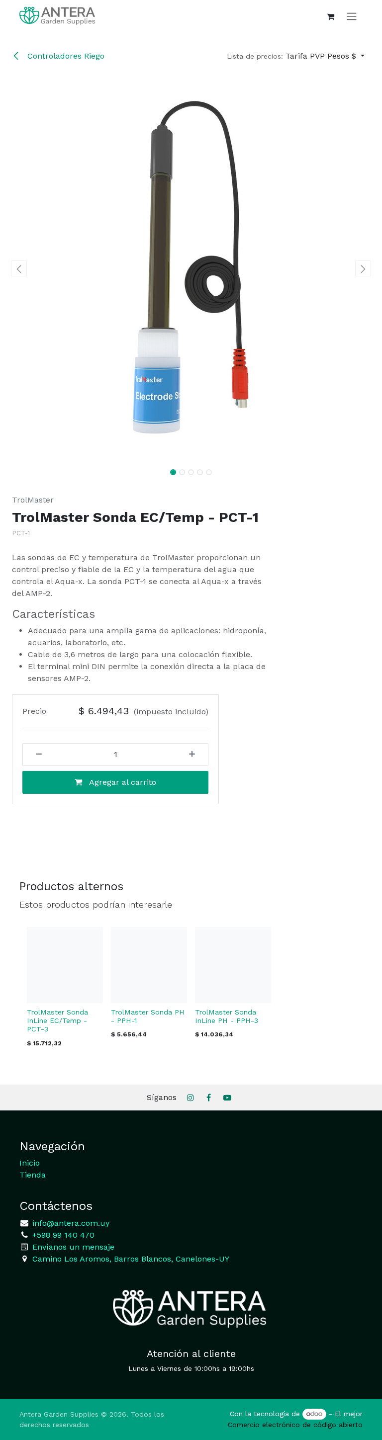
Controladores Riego (64, 56)
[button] (295, 56)
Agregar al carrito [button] (121, 782)
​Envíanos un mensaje (73, 1247)
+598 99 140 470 (62, 1235)
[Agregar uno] (195, 754)
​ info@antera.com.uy (69, 1223)
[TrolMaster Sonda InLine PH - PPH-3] (233, 965)
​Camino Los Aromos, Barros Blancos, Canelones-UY (130, 1259)
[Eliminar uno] (35, 754)
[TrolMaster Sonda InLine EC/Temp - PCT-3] (65, 965)
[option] (191, 990)
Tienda (32, 1175)
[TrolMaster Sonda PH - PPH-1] (149, 965)
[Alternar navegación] (352, 16)
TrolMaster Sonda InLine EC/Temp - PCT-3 (57, 1020)
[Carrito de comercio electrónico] (330, 16)
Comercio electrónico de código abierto (295, 1425)
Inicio (29, 1163)
